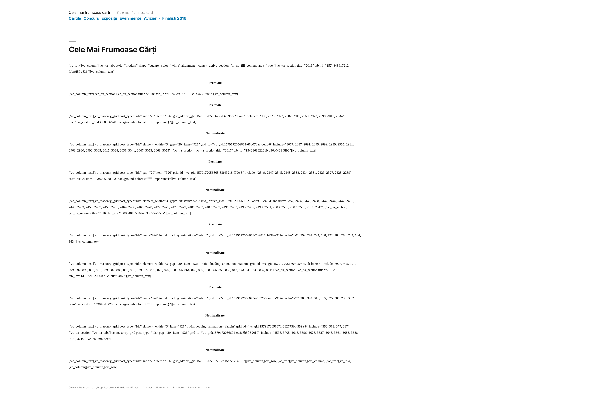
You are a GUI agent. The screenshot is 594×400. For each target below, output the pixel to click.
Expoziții (109, 18)
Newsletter (162, 387)
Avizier (150, 18)
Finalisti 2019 (174, 18)
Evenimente (130, 18)
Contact (147, 387)
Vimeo (207, 387)
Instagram (194, 387)
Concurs (91, 18)
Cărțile (75, 18)
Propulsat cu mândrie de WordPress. (118, 387)
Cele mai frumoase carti (89, 12)
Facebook (178, 387)
